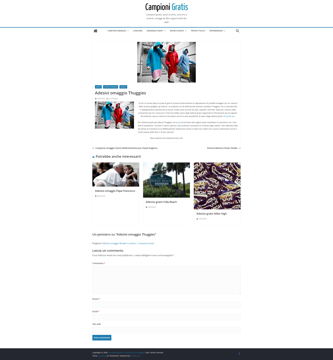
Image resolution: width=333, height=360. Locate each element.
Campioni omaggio (117, 30)
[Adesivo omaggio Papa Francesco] (115, 164)
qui (179, 122)
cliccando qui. (229, 116)
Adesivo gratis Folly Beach (161, 202)
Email (95, 311)
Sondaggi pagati (155, 30)
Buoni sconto (177, 30)
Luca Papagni (113, 98)
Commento (98, 263)
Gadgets (123, 87)
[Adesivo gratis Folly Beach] (166, 164)
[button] (127, 31)
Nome (96, 299)
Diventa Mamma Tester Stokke (222, 148)
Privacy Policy (198, 30)
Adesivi (98, 87)
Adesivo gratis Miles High (211, 213)
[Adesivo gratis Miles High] (217, 164)
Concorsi (137, 30)
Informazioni (216, 30)
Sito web (96, 324)
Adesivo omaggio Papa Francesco (115, 191)
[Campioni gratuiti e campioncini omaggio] (95, 31)
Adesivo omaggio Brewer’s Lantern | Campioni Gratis (128, 243)
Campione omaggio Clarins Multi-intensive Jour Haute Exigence (126, 148)
